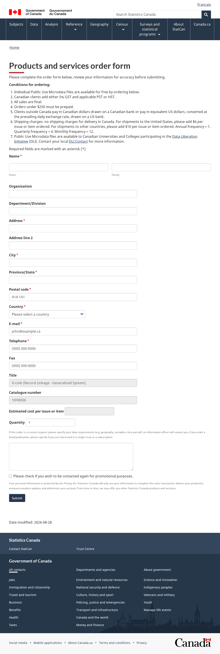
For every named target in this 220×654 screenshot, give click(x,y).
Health (13, 617)
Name (14, 156)
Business (15, 602)
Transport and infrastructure (97, 610)
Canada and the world (92, 617)
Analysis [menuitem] (51, 24)
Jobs (12, 580)
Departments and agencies (95, 570)
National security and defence (98, 587)
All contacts (17, 570)
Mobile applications (48, 643)
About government (157, 570)
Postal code (19, 289)
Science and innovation (160, 580)
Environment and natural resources (102, 580)
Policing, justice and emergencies (100, 602)
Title (13, 375)
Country (16, 306)
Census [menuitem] (122, 24)
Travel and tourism (22, 595)
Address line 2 (21, 237)
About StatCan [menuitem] (179, 27)
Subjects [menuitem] (16, 24)
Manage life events (157, 610)
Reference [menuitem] (74, 24)
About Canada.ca (80, 643)
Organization (20, 186)
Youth (148, 602)
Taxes (13, 625)
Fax (12, 358)
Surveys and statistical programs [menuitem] (149, 29)
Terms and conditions (114, 643)
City (12, 255)
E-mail (14, 323)
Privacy (142, 643)
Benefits (15, 610)
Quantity (17, 422)
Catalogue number (25, 392)
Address (16, 220)
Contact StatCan (20, 549)
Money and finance (90, 625)
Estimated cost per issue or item (36, 411)
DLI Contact (78, 141)
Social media (18, 643)
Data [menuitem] (34, 24)
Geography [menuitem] (99, 24)
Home (14, 47)
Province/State (22, 272)
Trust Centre (85, 549)
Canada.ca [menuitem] (202, 24)
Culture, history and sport (94, 595)
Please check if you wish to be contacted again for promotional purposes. (73, 476)
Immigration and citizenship (29, 587)
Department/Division (27, 203)
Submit (17, 498)
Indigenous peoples (158, 587)
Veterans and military (159, 595)
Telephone (18, 341)
